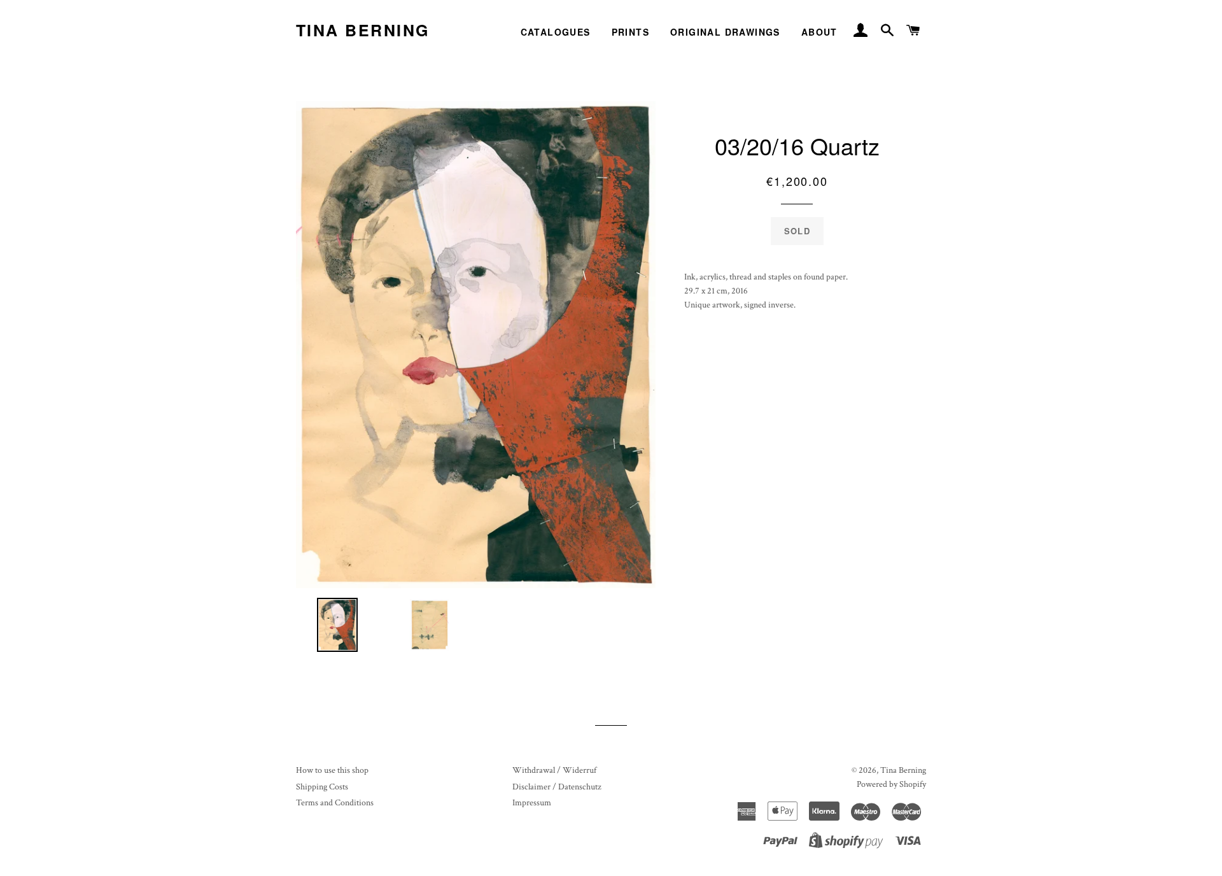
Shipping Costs (322, 787)
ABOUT (819, 31)
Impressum (531, 803)
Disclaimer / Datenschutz (556, 787)
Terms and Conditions (335, 803)
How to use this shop (332, 770)
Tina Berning (363, 30)
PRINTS (630, 31)
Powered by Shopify (891, 784)
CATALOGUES (556, 31)
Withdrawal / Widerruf (554, 770)
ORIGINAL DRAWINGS (725, 31)
